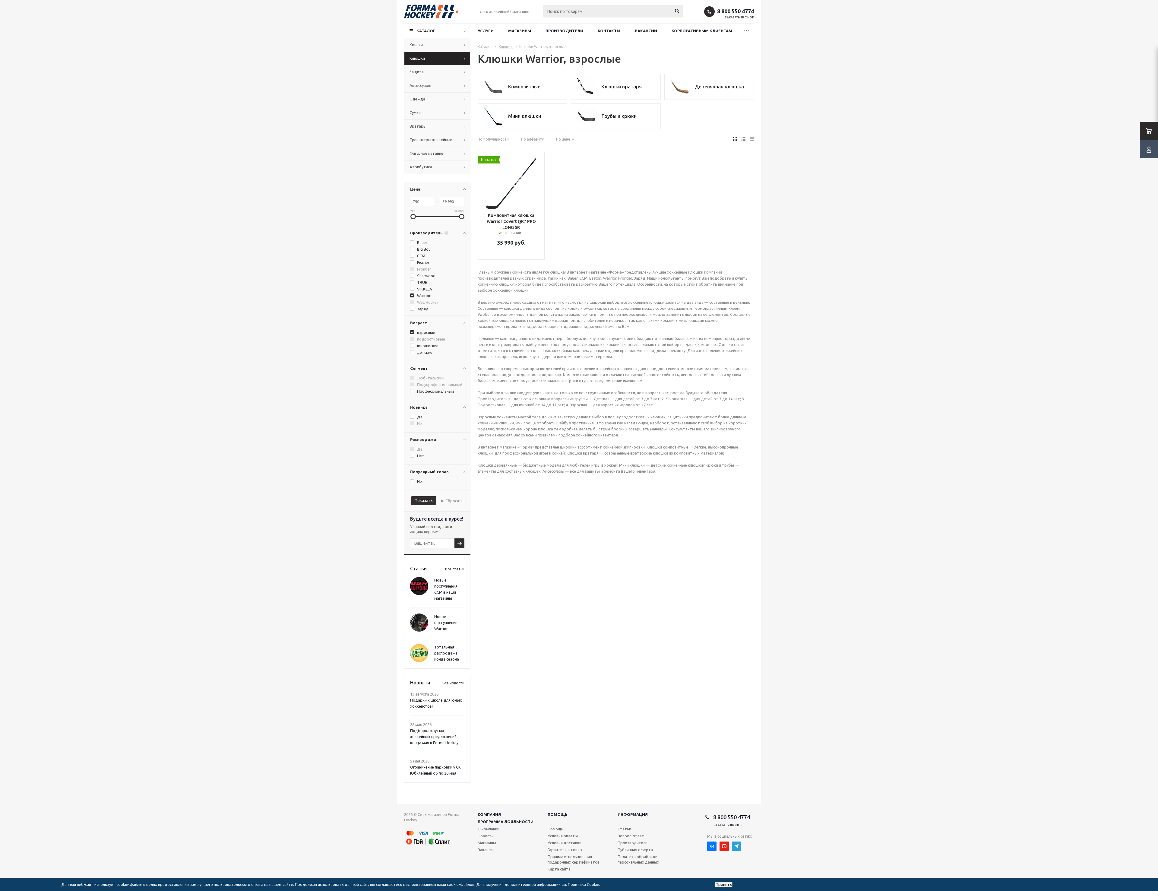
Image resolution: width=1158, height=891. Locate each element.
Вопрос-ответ (631, 836)
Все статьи (454, 569)
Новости (486, 836)
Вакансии (646, 31)
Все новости (453, 683)
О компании (488, 829)
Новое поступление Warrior (445, 622)
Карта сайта (559, 869)
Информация (633, 814)
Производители (564, 31)
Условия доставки (564, 843)
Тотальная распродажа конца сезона (446, 653)
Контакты (609, 31)
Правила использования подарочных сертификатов (574, 859)
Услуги (486, 31)
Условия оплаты (563, 836)
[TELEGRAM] (736, 846)
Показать (424, 500)
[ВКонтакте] (712, 846)
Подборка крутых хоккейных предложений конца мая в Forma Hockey (434, 736)
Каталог (425, 31)
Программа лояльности (505, 822)
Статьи (624, 829)
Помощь (558, 814)
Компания (489, 814)
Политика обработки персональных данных (638, 859)
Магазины (519, 31)
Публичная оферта (635, 850)
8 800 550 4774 (735, 11)
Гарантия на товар (565, 850)
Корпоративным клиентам (702, 31)
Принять (724, 884)
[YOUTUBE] (724, 846)
